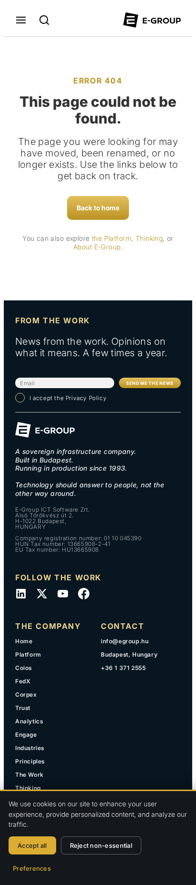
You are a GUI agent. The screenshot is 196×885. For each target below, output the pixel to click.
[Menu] (21, 20)
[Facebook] (83, 593)
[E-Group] (152, 20)
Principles (30, 761)
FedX (22, 681)
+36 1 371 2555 (123, 667)
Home (23, 641)
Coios (23, 667)
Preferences (32, 868)
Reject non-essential (101, 845)
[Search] (44, 20)
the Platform (111, 238)
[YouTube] (63, 593)
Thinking (149, 238)
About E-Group (96, 247)
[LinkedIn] (21, 593)
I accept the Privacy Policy (68, 397)
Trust (22, 707)
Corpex (26, 694)
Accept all (32, 845)
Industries (29, 747)
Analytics (29, 721)
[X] (42, 593)
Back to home (98, 208)
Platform (28, 654)
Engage (26, 734)
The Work (29, 774)
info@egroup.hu (124, 641)
